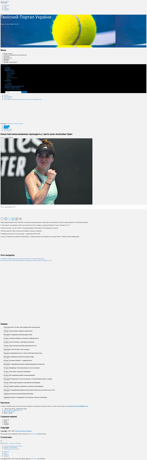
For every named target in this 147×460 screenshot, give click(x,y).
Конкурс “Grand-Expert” (10, 62)
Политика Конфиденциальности (13, 446)
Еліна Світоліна (18, 123)
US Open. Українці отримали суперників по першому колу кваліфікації (23, 386)
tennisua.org (33, 434)
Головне (6, 128)
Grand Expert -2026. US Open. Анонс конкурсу (16, 349)
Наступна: (26, 260)
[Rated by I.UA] (4, 442)
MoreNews (34, 459)
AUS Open (6, 56)
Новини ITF (10, 75)
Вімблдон (6, 59)
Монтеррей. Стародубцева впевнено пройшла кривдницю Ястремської (24, 364)
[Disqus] (73, 280)
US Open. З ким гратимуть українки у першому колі (18, 331)
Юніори (9, 76)
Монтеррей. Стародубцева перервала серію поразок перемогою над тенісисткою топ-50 (29, 390)
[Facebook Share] (2, 218)
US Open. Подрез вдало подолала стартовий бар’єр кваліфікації (22, 382)
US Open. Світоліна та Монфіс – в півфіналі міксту (18, 360)
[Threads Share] (16, 218)
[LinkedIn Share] (13, 218)
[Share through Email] (20, 218)
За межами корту (12, 77)
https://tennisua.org (9, 412)
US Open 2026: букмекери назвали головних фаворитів (19, 375)
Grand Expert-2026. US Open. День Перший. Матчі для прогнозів (22, 327)
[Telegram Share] (9, 218)
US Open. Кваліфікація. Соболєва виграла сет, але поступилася (22, 368)
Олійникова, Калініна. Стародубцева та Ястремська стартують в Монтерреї (25, 397)
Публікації (8, 80)
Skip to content (5, 1)
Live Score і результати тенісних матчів (15, 55)
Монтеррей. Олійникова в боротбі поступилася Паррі (19, 357)
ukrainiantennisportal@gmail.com (13, 410)
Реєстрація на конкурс (13, 89)
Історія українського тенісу (11, 449)
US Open (6, 61)
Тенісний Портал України (26, 17)
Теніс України (11, 72)
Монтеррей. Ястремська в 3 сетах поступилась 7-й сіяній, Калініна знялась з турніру (28, 379)
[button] (4, 65)
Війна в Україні (8, 53)
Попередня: (22, 258)
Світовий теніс (11, 73)
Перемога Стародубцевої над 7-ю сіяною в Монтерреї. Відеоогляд (23, 353)
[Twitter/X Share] (5, 218)
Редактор (3, 137)
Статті (8, 82)
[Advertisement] (46, 36)
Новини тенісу (9, 70)
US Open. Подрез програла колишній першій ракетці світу (20, 345)
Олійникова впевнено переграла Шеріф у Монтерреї (18, 393)
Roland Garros (8, 58)
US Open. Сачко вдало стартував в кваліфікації (17, 371)
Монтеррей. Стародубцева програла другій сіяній (18, 334)
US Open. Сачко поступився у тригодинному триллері (19, 342)
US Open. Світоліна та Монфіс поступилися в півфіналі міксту (21, 338)
